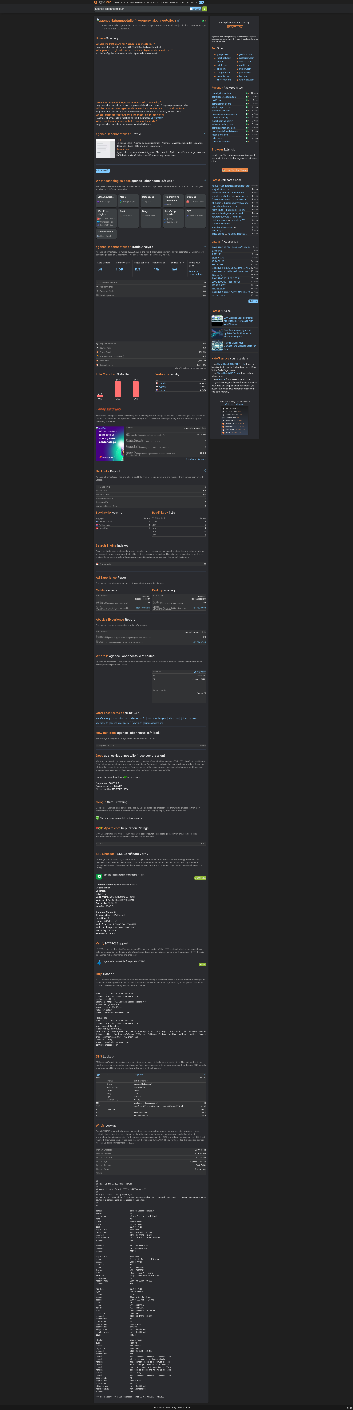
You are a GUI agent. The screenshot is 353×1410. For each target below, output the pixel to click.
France (162, 390)
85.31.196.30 (218, 257)
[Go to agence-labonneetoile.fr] (178, 20)
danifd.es (216, 100)
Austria (162, 386)
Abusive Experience (115, 619)
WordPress (127, 215)
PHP (169, 204)
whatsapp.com (246, 79)
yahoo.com (245, 72)
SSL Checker (122, 854)
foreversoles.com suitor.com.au (229, 199)
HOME (117, 2)
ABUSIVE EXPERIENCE (177, 2)
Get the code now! (234, 404)
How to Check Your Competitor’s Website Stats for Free (240, 346)
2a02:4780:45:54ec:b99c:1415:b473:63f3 (232, 268)
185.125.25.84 (218, 288)
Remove (221, 379)
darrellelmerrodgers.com (224, 97)
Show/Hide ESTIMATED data (231, 364)
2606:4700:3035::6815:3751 (226, 278)
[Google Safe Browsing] (97, 818)
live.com (243, 76)
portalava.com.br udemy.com (228, 192)
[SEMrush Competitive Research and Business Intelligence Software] (108, 409)
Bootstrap (105, 201)
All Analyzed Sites (162, 1407)
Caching (191, 197)
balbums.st (217, 138)
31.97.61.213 (217, 264)
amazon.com (245, 61)
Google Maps (129, 201)
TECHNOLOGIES (191, 2)
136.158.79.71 (218, 275)
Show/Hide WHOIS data (228, 373)
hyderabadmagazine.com (224, 114)
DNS (105, 1056)
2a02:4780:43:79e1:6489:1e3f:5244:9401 (232, 247)
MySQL (148, 201)
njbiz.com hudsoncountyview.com (230, 203)
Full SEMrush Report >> (196, 459)
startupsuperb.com (221, 107)
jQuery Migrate (173, 222)
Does (130, 755)
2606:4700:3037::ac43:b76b (226, 282)
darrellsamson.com (221, 103)
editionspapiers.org (153, 723)
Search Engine (112, 545)
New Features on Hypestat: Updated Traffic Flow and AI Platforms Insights (238, 333)
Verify (112, 943)
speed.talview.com (221, 110)
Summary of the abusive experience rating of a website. (122, 625)
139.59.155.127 (219, 285)
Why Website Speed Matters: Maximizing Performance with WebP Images (238, 321)
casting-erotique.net (120, 723)
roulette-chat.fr (137, 718)
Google (112, 802)
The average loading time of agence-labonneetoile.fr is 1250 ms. (126, 738)
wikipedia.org (223, 76)
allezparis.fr (102, 723)
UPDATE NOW (234, 27)
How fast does (128, 733)
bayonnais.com (119, 718)
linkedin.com (245, 69)
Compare (196, 9)
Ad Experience (111, 577)
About (188, 1407)
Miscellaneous (105, 231)
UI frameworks (106, 197)
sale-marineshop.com (222, 124)
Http (105, 974)
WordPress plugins (103, 213)
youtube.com (245, 54)
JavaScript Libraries (171, 213)
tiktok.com (222, 65)
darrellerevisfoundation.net (225, 131)
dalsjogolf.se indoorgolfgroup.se (229, 234)
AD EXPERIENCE (162, 2)
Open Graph (105, 236)
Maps (123, 197)
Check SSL (200, 878)
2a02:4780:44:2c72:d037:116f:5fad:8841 (232, 292)
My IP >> (253, 301)
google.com (222, 54)
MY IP (201, 2)
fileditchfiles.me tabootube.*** (228, 220)
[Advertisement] (151, 78)
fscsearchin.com (220, 134)
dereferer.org (103, 718)
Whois (106, 1125)
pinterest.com (224, 79)
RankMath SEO (106, 225)
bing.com (221, 69)
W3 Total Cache (197, 201)
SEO (189, 211)
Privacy (181, 1407)
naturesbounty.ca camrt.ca (227, 216)
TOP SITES (124, 2)
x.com (220, 61)
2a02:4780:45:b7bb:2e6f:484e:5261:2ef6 (232, 271)
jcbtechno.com (188, 718)
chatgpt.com (223, 72)
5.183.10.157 (218, 251)
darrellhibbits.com (221, 141)
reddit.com (244, 65)
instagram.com (246, 58)
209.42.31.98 (218, 261)
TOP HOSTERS (151, 2)
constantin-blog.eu (156, 718)
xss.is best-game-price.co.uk (227, 213)
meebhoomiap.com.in (222, 121)
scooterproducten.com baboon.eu (230, 196)
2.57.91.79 (216, 254)
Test (204, 964)
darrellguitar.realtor (221, 93)
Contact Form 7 (107, 222)
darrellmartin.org (220, 117)
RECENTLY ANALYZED (137, 2)
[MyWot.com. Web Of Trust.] (99, 828)
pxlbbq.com (173, 718)
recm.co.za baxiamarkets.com (228, 210)
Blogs (145, 211)
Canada (162, 383)
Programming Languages (172, 198)
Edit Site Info (102, 170)
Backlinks (108, 471)
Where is (126, 656)
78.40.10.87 (157, 118)
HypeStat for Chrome (237, 170)
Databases (148, 197)
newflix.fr (137, 723)
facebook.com (224, 58)
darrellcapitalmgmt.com (224, 128)
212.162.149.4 (218, 295)
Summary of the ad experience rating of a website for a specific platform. (130, 583)
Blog (174, 1407)
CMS (122, 211)
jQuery (170, 219)
